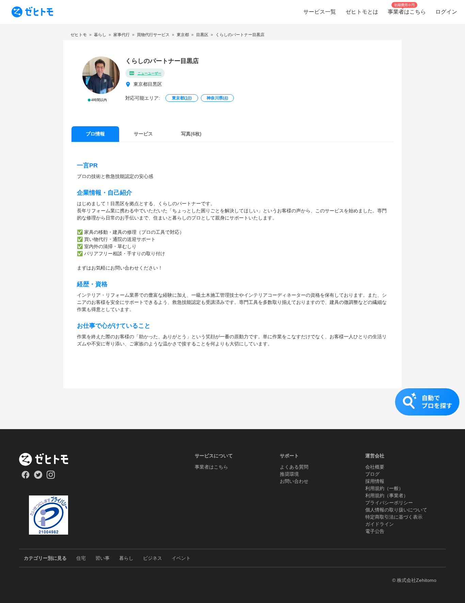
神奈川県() (217, 98)
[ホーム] (48, 459)
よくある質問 (294, 467)
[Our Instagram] (51, 477)
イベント (181, 558)
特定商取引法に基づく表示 (393, 517)
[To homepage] (32, 12)
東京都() (182, 98)
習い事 (102, 558)
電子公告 (374, 531)
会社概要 (374, 467)
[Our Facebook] (25, 477)
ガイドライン (379, 524)
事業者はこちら (211, 467)
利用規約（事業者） (386, 495)
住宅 (81, 558)
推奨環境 (289, 474)
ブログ (372, 474)
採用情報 (374, 481)
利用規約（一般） (384, 488)
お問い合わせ (294, 481)
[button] (232, 408)
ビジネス (152, 558)
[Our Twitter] (38, 477)
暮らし (126, 558)
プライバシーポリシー (389, 502)
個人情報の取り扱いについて (396, 509)
